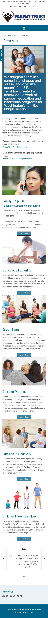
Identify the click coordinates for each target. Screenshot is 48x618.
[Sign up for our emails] (33, 6)
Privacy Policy (19, 612)
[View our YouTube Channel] (20, 6)
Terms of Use (29, 612)
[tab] (23, 576)
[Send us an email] (10, 6)
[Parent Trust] (24, 16)
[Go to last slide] (3, 558)
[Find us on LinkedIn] (29, 6)
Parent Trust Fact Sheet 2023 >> (15, 147)
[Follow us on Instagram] (24, 6)
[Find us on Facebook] (15, 6)
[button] (24, 28)
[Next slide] (44, 558)
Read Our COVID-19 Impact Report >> (18, 158)
